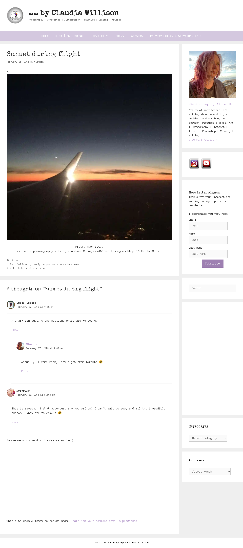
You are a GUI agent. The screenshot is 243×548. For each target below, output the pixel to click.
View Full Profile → (203, 139)
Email (192, 219)
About (120, 35)
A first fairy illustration (27, 268)
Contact (137, 35)
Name (192, 233)
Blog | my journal (70, 35)
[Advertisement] (213, 358)
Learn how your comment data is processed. (105, 520)
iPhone (14, 260)
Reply (15, 329)
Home (44, 35)
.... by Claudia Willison (74, 13)
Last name (195, 247)
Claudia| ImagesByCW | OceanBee (211, 104)
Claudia (32, 344)
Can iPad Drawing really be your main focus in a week (44, 264)
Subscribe (212, 263)
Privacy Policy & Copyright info (176, 35)
